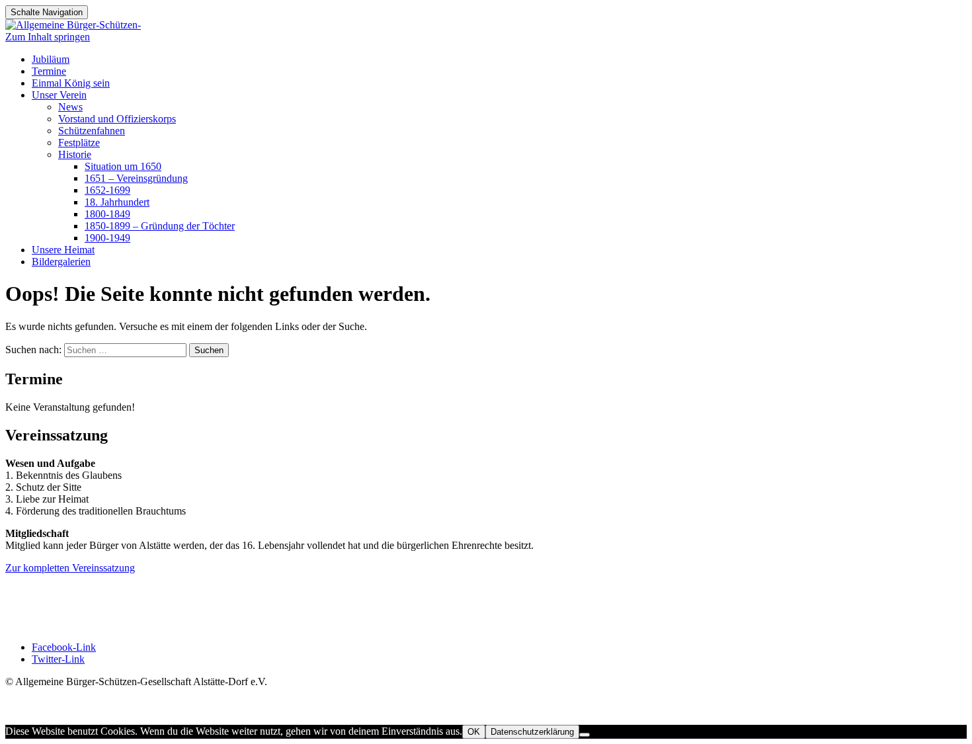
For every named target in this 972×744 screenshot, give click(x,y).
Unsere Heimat (63, 249)
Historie (74, 154)
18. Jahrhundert (117, 202)
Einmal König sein (71, 83)
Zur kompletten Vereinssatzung (70, 567)
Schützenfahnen (91, 130)
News (70, 106)
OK (473, 732)
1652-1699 (107, 190)
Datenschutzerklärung (532, 732)
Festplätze (79, 142)
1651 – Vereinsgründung (136, 178)
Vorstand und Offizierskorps (117, 118)
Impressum (28, 593)
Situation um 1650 (123, 166)
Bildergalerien (61, 261)
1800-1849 (107, 214)
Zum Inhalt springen (47, 36)
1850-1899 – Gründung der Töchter (160, 225)
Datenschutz (31, 604)
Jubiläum (50, 59)
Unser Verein (59, 95)
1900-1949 (107, 237)
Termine (49, 71)
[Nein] (584, 735)
